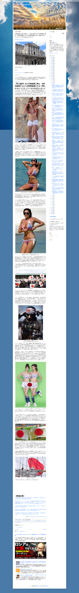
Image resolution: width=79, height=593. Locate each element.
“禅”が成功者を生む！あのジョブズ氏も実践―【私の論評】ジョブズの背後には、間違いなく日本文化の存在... (57, 134)
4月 (52, 201)
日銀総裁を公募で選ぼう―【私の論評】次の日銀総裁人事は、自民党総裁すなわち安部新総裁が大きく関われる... (57, 86)
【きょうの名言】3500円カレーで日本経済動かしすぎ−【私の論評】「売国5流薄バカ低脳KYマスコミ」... (57, 91)
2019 (52, 67)
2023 (52, 61)
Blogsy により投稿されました (41, 516)
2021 (52, 64)
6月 (52, 198)
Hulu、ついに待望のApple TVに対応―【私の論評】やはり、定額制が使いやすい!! (57, 177)
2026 (52, 57)
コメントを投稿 (19, 527)
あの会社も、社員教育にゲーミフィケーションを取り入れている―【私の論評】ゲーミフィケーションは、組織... (57, 169)
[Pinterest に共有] (29, 519)
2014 (52, 75)
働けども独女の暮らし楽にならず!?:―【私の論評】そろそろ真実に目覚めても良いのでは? (57, 129)
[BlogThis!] (26, 519)
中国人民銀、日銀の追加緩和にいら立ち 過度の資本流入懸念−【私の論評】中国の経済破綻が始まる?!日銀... (57, 114)
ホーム (31, 529)
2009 (52, 210)
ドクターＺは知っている (19, 72)
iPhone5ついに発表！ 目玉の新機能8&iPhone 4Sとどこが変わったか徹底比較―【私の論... (57, 146)
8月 (52, 195)
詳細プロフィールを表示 (54, 53)
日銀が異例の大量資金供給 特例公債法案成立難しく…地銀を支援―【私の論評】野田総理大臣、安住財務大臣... (57, 180)
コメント (52, 236)
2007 (52, 213)
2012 (52, 78)
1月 (52, 205)
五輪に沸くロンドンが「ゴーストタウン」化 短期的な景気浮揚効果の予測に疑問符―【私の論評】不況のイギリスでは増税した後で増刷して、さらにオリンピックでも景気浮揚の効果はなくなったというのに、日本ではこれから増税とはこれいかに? (30, 502)
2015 (52, 73)
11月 (52, 80)
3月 (52, 202)
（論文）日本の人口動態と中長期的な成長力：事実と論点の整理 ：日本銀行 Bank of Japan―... (57, 188)
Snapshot (51, 225)
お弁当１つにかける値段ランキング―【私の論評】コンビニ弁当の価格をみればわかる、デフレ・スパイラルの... (57, 154)
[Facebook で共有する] (28, 519)
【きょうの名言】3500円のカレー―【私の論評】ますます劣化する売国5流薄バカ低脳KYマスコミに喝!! (57, 98)
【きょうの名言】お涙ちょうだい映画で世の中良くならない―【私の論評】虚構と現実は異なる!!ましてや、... (57, 165)
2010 (52, 209)
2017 (52, 70)
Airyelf (38, 585)
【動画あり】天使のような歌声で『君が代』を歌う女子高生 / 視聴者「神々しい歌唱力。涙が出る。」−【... (57, 95)
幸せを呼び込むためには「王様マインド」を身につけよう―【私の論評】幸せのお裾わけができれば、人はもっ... (57, 185)
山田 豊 (52, 41)
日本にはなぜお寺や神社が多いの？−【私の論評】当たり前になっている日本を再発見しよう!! (57, 157)
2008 (52, 212)
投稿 (52, 234)
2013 (52, 76)
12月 (52, 79)
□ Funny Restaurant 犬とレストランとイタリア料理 (35, 4)
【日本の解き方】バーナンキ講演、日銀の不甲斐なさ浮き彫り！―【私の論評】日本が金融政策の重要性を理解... (57, 173)
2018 (52, 69)
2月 (52, 204)
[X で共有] (27, 519)
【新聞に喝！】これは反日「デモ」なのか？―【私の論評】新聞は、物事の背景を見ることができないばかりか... (57, 110)
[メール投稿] (23, 519)
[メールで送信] (25, 519)
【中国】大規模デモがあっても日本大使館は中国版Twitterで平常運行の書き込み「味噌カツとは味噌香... (57, 126)
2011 (52, 207)
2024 (52, 60)
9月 (52, 83)
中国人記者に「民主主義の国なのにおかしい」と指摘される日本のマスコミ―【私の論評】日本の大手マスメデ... (57, 121)
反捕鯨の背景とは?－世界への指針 (26, 569)
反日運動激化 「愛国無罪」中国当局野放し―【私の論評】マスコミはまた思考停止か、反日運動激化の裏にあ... (57, 142)
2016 (52, 72)
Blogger (47, 585)
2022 (52, 63)
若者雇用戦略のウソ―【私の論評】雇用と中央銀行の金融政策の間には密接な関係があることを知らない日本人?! (57, 192)
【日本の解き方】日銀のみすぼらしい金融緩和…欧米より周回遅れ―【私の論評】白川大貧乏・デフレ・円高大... (57, 102)
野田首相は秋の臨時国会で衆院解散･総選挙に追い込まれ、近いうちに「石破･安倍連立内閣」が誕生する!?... (57, 138)
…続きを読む (17, 81)
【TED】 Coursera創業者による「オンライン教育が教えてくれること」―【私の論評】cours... (57, 106)
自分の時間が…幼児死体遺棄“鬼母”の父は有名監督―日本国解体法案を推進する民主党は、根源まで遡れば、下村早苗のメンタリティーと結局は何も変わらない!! (33, 562)
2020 (52, 66)
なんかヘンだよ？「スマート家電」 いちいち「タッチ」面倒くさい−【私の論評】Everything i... (57, 161)
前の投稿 (44, 529)
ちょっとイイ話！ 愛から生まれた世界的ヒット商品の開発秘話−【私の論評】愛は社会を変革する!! (57, 118)
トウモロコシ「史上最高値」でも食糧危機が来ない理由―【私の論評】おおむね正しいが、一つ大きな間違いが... (57, 149)
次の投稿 (16, 529)
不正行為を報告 (53, 216)
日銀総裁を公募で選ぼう (19, 39)
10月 (52, 82)
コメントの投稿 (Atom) (21, 531)
